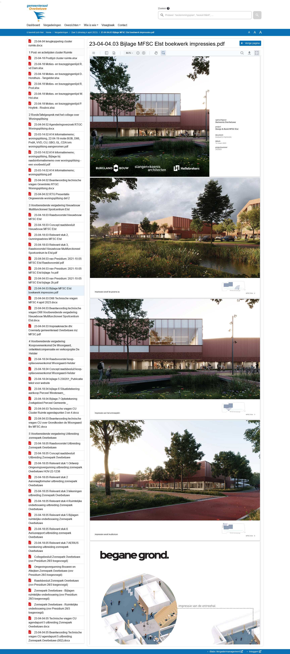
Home (48, 32)
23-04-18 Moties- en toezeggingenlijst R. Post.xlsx (55, 85)
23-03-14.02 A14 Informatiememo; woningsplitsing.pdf (52, 172)
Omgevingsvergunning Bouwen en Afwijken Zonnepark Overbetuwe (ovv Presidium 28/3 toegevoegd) (52, 570)
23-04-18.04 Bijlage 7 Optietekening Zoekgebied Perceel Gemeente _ (53, 400)
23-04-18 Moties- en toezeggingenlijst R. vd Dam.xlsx (55, 66)
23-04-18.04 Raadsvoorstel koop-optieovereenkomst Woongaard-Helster (52, 361)
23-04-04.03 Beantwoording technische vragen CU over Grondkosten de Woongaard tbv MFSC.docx (55, 422)
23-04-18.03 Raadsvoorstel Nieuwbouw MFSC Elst (55, 217)
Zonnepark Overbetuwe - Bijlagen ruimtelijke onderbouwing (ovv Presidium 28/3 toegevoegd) (53, 594)
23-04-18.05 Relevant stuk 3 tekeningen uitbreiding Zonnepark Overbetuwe (55, 493)
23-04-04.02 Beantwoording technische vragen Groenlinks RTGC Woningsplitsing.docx (55, 184)
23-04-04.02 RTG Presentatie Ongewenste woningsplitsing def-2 (49, 196)
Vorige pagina (252, 43)
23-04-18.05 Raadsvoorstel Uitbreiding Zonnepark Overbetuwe (54, 445)
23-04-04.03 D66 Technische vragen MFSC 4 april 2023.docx (53, 300)
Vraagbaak (108, 25)
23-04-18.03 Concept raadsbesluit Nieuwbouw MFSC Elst (52, 227)
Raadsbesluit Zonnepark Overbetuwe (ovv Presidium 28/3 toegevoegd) (54, 582)
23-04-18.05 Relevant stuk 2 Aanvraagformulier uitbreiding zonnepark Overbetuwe (53, 481)
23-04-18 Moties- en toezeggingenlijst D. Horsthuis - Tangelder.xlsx (55, 76)
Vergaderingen (52, 25)
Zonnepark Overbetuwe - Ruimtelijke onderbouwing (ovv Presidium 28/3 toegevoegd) (53, 608)
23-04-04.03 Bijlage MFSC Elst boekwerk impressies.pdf (50, 290)
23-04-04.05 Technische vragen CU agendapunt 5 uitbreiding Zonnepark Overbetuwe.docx (53, 622)
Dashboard (33, 25)
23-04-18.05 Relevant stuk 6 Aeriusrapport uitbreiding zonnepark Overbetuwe (50, 533)
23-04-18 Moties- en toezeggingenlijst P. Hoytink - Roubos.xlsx (55, 105)
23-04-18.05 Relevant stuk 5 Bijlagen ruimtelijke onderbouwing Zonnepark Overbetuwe (53, 519)
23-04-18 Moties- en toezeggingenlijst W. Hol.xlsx (56, 95)
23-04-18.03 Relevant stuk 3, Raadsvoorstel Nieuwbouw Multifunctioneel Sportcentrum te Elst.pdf (54, 248)
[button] (257, 15)
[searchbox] (205, 15)
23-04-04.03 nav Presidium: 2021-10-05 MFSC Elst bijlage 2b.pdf (55, 280)
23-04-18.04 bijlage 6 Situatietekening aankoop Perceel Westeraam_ (54, 390)
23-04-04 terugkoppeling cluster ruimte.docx (50, 43)
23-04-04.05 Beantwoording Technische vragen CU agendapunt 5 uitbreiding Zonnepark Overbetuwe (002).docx (55, 636)
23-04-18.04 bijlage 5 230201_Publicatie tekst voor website (56, 381)
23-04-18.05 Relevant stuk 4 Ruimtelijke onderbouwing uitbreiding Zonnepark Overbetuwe (55, 505)
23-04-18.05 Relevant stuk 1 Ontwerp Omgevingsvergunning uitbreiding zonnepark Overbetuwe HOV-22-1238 (55, 467)
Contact (122, 25)
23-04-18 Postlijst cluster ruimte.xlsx (55, 58)
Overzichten (71, 25)
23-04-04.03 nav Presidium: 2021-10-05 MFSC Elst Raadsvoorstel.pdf (55, 260)
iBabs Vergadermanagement (225, 651)
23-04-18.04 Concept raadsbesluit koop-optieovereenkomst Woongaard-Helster (55, 371)
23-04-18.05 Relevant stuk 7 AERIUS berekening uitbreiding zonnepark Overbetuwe (54, 546)
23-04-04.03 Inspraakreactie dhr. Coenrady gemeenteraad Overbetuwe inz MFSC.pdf (53, 330)
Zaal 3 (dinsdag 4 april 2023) (84, 32)
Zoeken (162, 8)
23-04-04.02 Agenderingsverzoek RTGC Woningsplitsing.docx (55, 126)
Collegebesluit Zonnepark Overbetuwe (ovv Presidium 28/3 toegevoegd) (54, 558)
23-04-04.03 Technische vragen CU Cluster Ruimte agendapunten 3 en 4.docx (54, 410)
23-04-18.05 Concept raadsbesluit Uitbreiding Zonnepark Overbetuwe (52, 455)
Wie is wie (90, 25)
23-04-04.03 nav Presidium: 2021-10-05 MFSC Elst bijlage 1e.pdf (55, 270)
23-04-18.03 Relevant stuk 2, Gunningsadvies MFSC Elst (48, 236)
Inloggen (253, 651)
